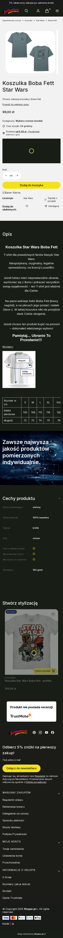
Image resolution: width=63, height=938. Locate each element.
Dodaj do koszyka (31, 185)
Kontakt (6, 891)
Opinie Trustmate (12, 897)
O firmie (6, 877)
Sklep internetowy (30, 934)
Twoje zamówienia (13, 848)
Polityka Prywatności (14, 834)
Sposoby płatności (13, 820)
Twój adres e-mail (11, 760)
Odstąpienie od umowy (15, 813)
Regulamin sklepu (12, 799)
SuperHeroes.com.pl (11, 20)
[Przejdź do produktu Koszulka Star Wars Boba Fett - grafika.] (31, 642)
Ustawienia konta (12, 855)
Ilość (4, 169)
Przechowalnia (11, 862)
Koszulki (28, 20)
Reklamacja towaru (13, 806)
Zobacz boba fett (19, 474)
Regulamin (40, 776)
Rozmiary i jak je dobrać (16, 884)
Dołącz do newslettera (21, 768)
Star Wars (40, 20)
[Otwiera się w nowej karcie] (34, 732)
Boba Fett (52, 20)
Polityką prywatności (36, 782)
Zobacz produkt (42, 671)
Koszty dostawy (11, 827)
